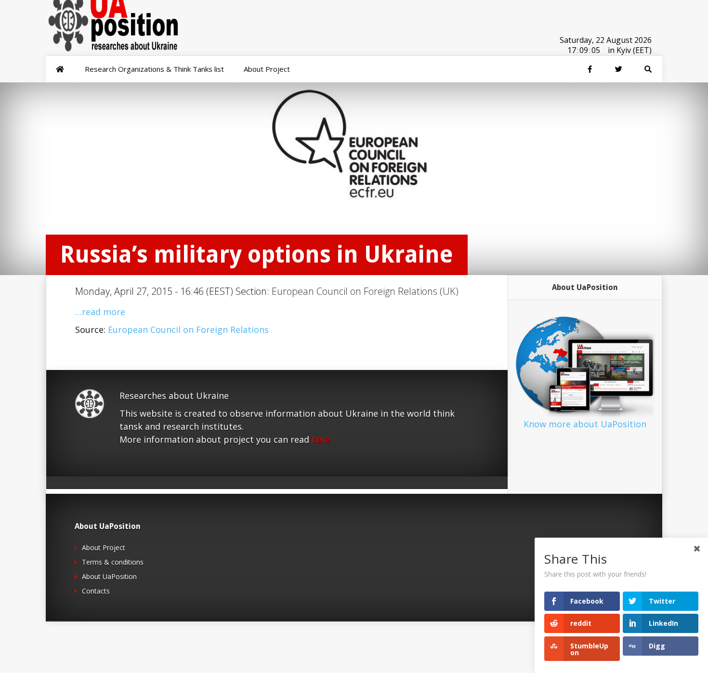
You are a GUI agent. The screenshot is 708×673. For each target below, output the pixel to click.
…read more (100, 311)
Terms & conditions (113, 562)
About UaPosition (109, 576)
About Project (103, 547)
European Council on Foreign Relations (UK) (365, 291)
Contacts (96, 590)
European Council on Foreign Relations (188, 329)
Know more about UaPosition (585, 424)
